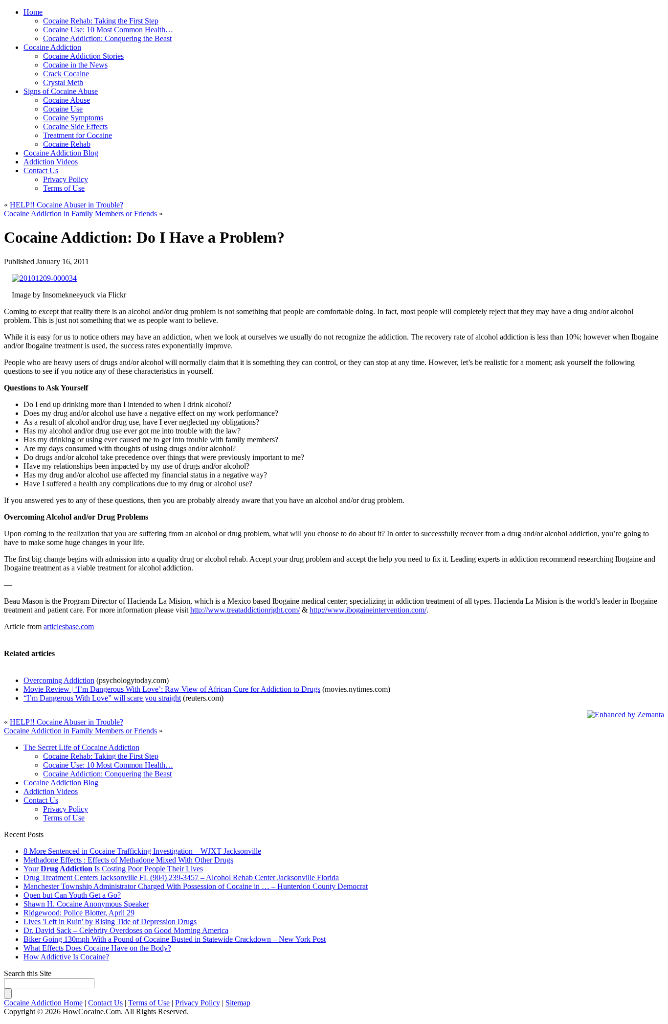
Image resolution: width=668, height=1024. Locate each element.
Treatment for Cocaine (77, 135)
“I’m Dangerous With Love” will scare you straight (102, 698)
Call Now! (382, 20)
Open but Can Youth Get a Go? (72, 895)
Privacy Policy (65, 179)
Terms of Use (64, 188)
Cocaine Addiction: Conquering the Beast (107, 774)
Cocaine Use (63, 109)
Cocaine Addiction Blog (60, 153)
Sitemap (237, 1003)
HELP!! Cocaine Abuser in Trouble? (66, 205)
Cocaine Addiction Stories (83, 56)
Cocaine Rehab (66, 144)
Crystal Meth (63, 82)
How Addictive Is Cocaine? (66, 957)
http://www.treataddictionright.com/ (245, 610)
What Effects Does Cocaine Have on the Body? (97, 948)
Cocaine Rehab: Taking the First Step (100, 756)
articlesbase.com (69, 626)
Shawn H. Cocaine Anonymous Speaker (86, 904)
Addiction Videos (50, 162)
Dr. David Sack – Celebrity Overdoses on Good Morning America (125, 930)
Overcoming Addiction (58, 680)
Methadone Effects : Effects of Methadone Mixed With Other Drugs (128, 860)
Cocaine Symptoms (73, 118)
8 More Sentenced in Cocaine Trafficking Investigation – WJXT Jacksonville (142, 851)
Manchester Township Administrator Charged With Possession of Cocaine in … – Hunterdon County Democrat (195, 886)
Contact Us (40, 170)
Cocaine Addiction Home (43, 1003)
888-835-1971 (290, 20)
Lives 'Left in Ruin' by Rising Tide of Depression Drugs (110, 921)
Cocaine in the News (75, 65)
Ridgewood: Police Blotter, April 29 (78, 913)
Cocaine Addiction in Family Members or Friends (80, 213)
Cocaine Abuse (66, 100)
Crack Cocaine (66, 73)
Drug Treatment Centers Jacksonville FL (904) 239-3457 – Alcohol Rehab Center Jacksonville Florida (181, 877)
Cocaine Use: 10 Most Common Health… (108, 765)
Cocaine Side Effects (75, 126)
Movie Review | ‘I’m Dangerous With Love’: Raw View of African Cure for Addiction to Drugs (171, 689)
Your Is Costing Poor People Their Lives (113, 869)
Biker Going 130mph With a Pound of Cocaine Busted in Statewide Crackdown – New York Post (174, 939)
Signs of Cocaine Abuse (60, 91)
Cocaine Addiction (52, 47)
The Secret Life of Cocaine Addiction (81, 747)
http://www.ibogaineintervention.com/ (368, 610)
